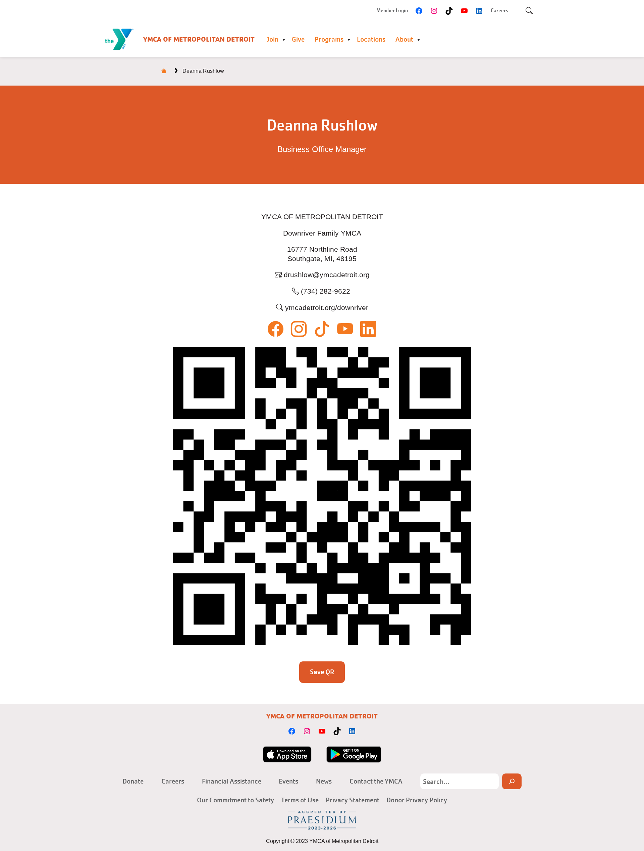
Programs (329, 39)
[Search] (512, 781)
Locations (371, 39)
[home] (163, 71)
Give (298, 39)
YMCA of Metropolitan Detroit (199, 39)
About (404, 39)
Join (272, 39)
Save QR (322, 672)
